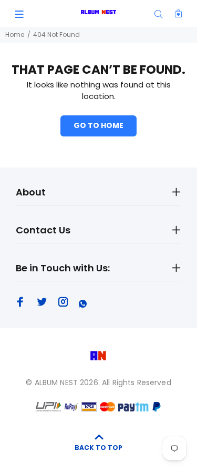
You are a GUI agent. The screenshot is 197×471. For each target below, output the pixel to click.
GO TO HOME (98, 125)
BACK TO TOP (98, 447)
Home (14, 34)
